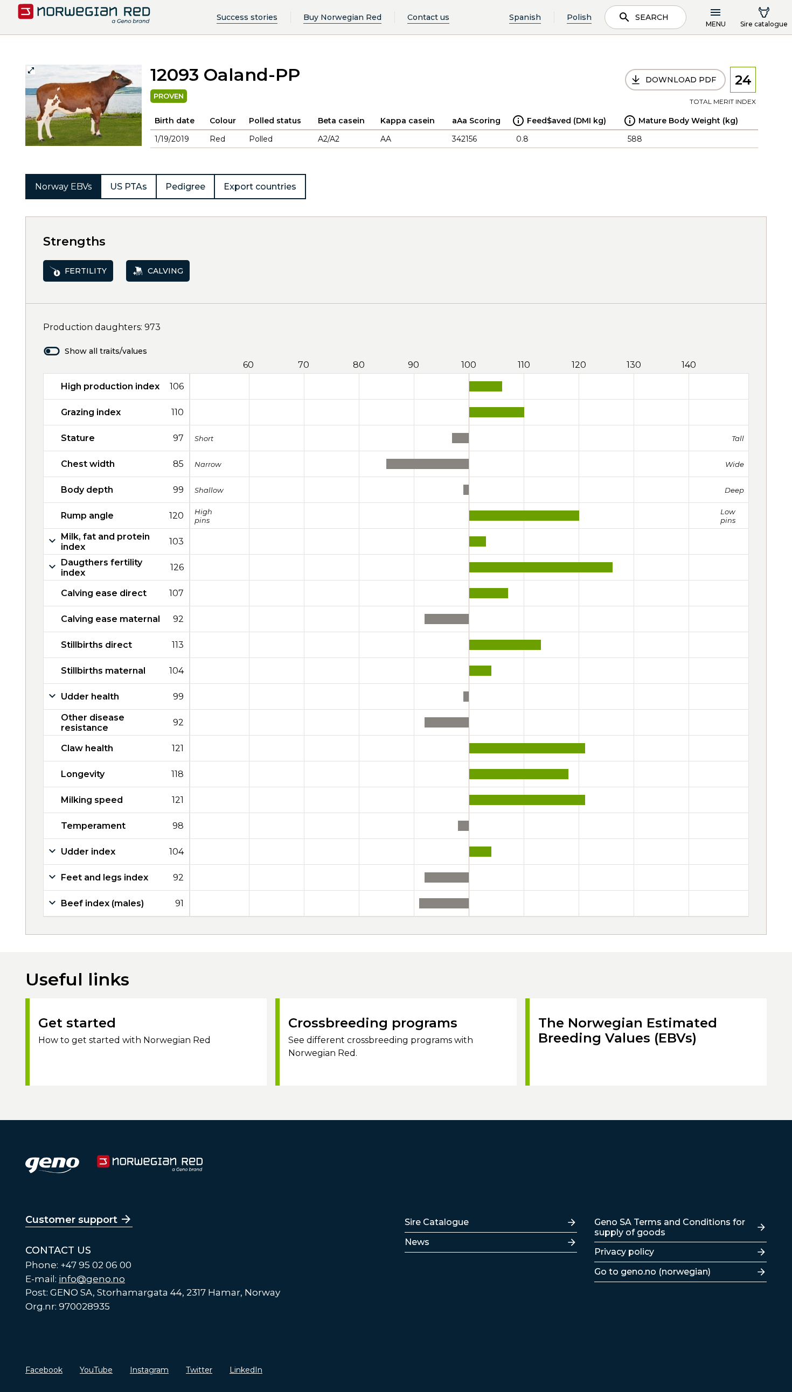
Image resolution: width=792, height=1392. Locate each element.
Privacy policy (624, 1252)
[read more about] (518, 120)
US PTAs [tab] (128, 186)
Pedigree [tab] (185, 186)
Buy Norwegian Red (342, 17)
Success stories (247, 17)
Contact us (428, 17)
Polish (579, 17)
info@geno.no (92, 1279)
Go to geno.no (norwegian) (652, 1272)
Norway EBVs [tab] (63, 186)
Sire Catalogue (437, 1222)
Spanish (525, 17)
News (417, 1242)
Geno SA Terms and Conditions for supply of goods (669, 1227)
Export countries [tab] (260, 186)
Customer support (71, 1220)
